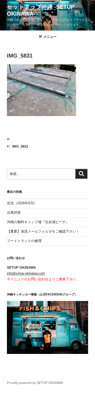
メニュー (50, 36)
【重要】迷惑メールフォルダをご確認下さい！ (43, 231)
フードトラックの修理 (24, 241)
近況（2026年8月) (21, 203)
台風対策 (14, 212)
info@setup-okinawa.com (26, 273)
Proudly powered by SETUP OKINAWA (35, 383)
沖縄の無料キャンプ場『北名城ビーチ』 (38, 222)
